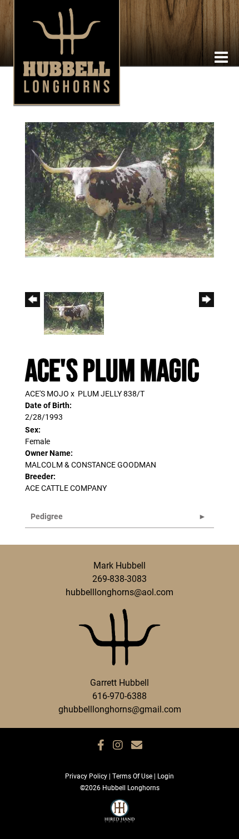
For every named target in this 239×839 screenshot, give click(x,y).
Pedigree (47, 516)
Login (165, 775)
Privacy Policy (86, 775)
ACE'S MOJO (47, 393)
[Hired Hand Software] (119, 815)
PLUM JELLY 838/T (111, 393)
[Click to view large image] (119, 189)
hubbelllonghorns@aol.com (119, 591)
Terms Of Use (132, 775)
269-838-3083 (119, 578)
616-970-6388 (119, 695)
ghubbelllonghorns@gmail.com (119, 709)
